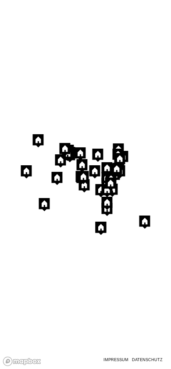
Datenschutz (147, 360)
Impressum (115, 360)
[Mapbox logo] (22, 361)
